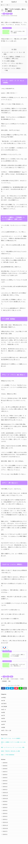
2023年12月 (5, 792)
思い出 (4, 709)
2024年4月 (5, 780)
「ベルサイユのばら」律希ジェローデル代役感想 (18, 655)
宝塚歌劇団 (4, 681)
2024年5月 (5, 777)
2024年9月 (5, 765)
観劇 (11, 13)
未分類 (4, 721)
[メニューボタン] (2, 2)
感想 (7, 13)
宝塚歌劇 (5, 706)
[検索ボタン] (26, 2)
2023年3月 (5, 813)
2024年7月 (5, 771)
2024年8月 (5, 768)
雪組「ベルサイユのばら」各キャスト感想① (18, 32)
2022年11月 (5, 825)
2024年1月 (5, 789)
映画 (4, 718)
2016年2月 (5, 834)
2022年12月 (5, 822)
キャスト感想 (6, 678)
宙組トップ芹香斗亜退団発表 (7, 754)
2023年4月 (5, 810)
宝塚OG (4, 703)
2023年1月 (5, 819)
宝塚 (4, 13)
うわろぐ (14, 2)
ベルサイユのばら (14, 678)
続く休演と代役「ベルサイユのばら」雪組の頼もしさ (18, 665)
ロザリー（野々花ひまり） (11, 66)
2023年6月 (5, 804)
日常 (4, 715)
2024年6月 (5, 774)
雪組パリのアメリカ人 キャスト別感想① (10, 738)
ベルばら (22, 678)
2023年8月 (5, 801)
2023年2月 (5, 816)
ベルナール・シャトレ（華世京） (12, 68)
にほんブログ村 (5, 650)
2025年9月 (5, 762)
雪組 (9, 681)
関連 (7, 70)
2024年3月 (5, 783)
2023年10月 (5, 798)
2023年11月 (5, 795)
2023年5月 (5, 807)
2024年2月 (5, 786)
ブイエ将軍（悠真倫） (9, 61)
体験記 (4, 697)
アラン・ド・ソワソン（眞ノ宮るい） (14, 63)
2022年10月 (5, 828)
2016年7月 (5, 831)
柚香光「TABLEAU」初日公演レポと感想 (10, 751)
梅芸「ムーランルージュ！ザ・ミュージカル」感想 (12, 747)
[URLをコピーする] (25, 688)
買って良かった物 (7, 730)
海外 (4, 724)
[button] (3, 688)
